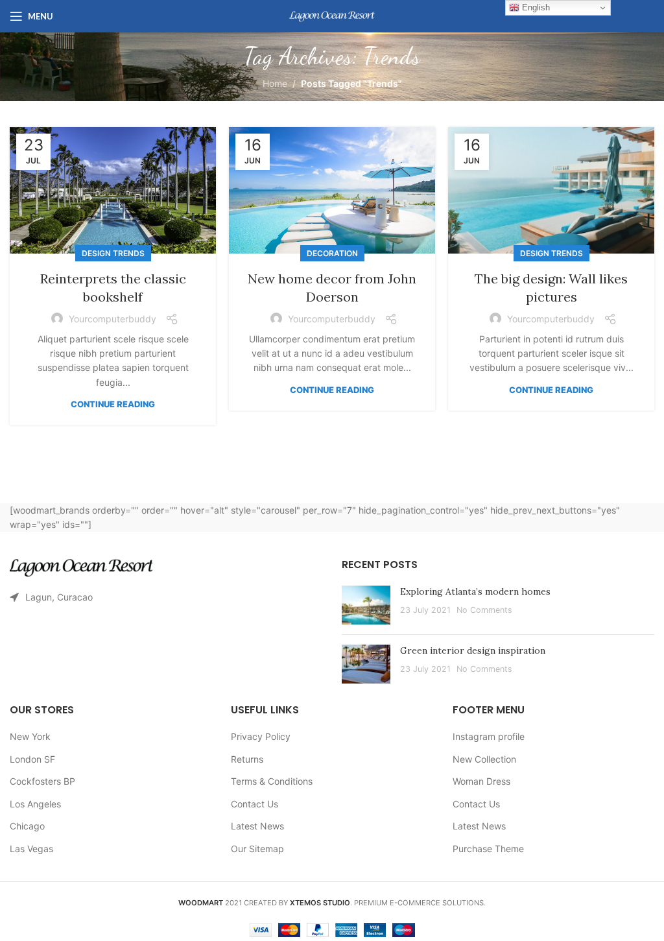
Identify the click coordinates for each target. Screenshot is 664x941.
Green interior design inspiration (472, 650)
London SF (32, 759)
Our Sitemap (257, 848)
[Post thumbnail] (366, 605)
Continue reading (113, 404)
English (534, 7)
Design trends (113, 253)
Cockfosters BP (42, 781)
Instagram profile (489, 736)
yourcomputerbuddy (112, 318)
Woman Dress (481, 781)
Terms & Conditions (272, 781)
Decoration (332, 253)
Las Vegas (31, 848)
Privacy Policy (260, 736)
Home (275, 83)
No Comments (484, 610)
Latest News (257, 825)
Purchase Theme (488, 848)
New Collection (484, 759)
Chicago (27, 825)
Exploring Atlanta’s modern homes (475, 591)
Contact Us (254, 803)
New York (30, 736)
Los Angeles (35, 803)
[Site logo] (332, 15)
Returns (247, 759)
